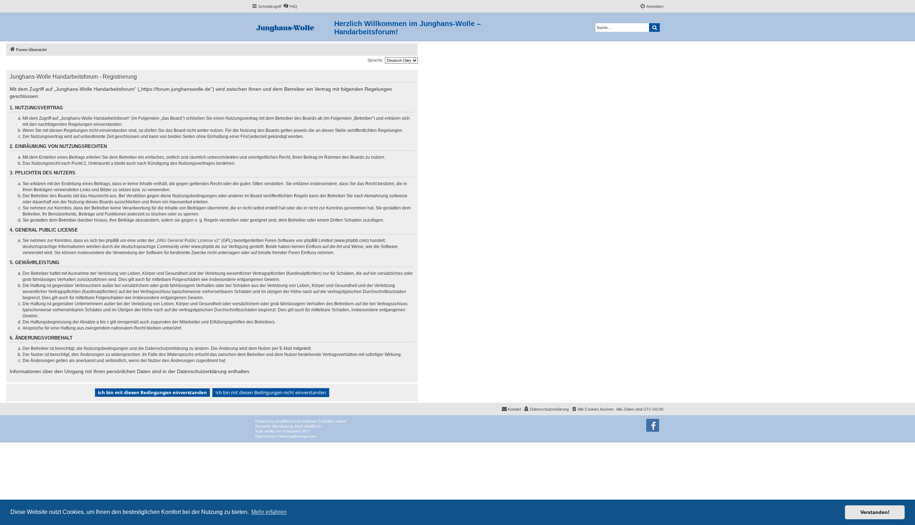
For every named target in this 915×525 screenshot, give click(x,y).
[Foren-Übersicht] (293, 27)
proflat (269, 431)
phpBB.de (313, 426)
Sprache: (375, 60)
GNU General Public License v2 (188, 240)
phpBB (281, 421)
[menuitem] (290, 6)
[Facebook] (652, 425)
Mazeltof (294, 431)
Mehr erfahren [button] (269, 512)
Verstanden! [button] (875, 512)
